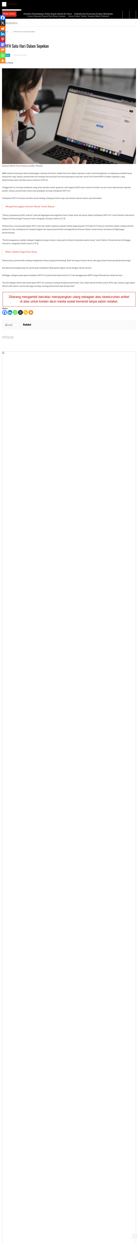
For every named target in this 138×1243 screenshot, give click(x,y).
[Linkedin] (10, 312)
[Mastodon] (2, 44)
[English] (3, 8)
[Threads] (20, 312)
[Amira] (12, 4)
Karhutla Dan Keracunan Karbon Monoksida (93, 14)
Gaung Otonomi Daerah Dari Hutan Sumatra (46, 16)
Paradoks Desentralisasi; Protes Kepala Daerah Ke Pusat (47, 14)
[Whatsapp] (15, 312)
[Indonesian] (6, 8)
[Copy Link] (25, 312)
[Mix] (2, 50)
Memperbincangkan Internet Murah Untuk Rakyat (29, 206)
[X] (2, 23)
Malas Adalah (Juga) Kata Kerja (21, 251)
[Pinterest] (2, 39)
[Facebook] (4, 312)
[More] (31, 312)
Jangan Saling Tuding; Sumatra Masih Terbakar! (88, 16)
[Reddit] (2, 28)
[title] (126, 15)
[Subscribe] (133, 23)
